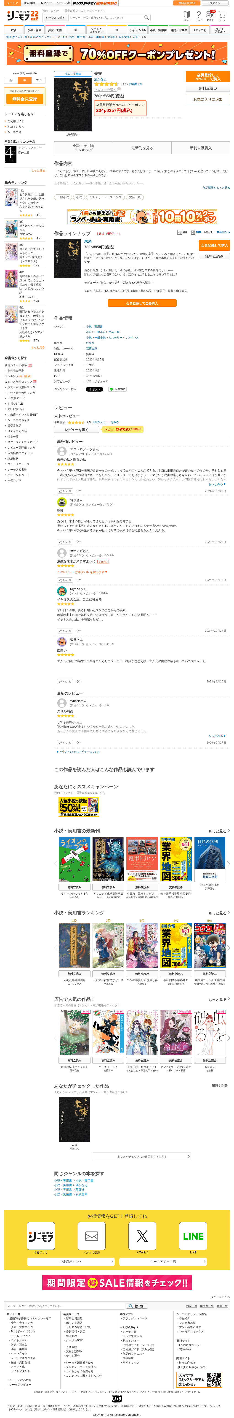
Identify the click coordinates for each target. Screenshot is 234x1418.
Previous (57, 863)
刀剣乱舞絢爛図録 (74, 980)
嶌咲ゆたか (26, 332)
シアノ (39, 332)
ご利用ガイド (16, 121)
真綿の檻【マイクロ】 (74, 1067)
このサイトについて (150, 1392)
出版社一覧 (207, 1306)
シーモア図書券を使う (79, 1362)
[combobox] (109, 17)
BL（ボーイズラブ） (23, 1331)
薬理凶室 (115, 897)
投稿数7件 (131, 84)
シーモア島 (63, 3)
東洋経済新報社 (176, 897)
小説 (79, 197)
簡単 (199, 232)
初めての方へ (16, 126)
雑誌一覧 (191, 1306)
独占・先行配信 (20, 1362)
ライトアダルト (220, 30)
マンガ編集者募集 (190, 1327)
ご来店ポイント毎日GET (23, 414)
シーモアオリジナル (23, 1358)
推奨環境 (128, 1358)
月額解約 (71, 1347)
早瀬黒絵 (108, 983)
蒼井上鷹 (23, 152)
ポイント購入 (74, 1322)
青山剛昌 (198, 983)
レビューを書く (105, 89)
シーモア (12, 3)
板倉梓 (209, 1070)
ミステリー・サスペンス (105, 197)
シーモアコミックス (96, 30)
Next (227, 864)
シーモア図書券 (17, 469)
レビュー (46, 3)
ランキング (18, 376)
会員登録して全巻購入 (142, 303)
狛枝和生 (210, 983)
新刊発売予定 (16, 370)
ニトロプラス (74, 983)
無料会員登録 (186, 3)
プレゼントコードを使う (81, 1367)
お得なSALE (15, 403)
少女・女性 (55, 30)
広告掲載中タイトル (20, 453)
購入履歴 (71, 1336)
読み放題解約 (74, 1351)
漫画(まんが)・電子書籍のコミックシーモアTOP (36, 37)
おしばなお (132, 1070)
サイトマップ (131, 1362)
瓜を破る (209, 1067)
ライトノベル (137, 30)
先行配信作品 (16, 409)
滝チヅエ (24, 257)
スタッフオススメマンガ (23, 442)
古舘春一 (108, 1070)
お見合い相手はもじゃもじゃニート (31, 251)
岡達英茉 (145, 1070)
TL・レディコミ (21, 1336)
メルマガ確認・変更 (78, 1327)
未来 (135, 37)
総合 (14, 30)
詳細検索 (13, 458)
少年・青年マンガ (22, 1322)
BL (75, 30)
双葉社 (111, 37)
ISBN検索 (168, 1392)
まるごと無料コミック (18, 381)
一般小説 (63, 197)
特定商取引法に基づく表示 (124, 1392)
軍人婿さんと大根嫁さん (31, 228)
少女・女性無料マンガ (21, 387)
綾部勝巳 (153, 897)
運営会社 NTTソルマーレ (187, 1392)
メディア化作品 (17, 431)
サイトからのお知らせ (79, 1371)
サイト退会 (73, 1355)
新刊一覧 (222, 1306)
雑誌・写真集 (179, 30)
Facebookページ (189, 1345)
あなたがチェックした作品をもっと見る (142, 1156)
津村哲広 (142, 897)
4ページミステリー (30, 147)
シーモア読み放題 (20, 1380)
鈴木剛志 (131, 897)
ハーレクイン (19, 1353)
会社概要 (38, 1392)
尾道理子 (142, 983)
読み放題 (29, 3)
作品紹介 (184, 1318)
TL (117, 30)
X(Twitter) (185, 1349)
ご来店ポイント (71, 1262)
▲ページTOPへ (220, 1297)
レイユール (103, 897)
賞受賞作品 (14, 425)
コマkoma (25, 234)
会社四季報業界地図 (176, 980)
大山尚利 (74, 897)
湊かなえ (100, 79)
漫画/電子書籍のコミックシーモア (30, 1318)
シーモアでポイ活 (18, 420)
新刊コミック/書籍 (16, 365)
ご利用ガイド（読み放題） (139, 1349)
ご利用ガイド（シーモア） (139, 1345)
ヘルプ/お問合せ (133, 1336)
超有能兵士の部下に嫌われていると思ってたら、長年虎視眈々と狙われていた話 (31, 284)
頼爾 (183, 1070)
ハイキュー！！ (108, 1067)
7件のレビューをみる (106, 422)
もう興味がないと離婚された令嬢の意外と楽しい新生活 (31, 198)
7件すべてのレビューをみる (79, 752)
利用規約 (49, 1392)
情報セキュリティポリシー (95, 1392)
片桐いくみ (172, 1070)
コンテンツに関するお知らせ (84, 1375)
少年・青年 (34, 30)
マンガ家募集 (187, 1322)
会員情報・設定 (75, 1331)
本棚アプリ (14, 480)
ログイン (214, 3)
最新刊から (223, 232)
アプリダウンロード (135, 1318)
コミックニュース (18, 464)
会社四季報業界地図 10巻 (176, 893)
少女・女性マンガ (22, 1327)
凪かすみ (24, 336)
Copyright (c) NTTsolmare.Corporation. (117, 1414)
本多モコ (24, 296)
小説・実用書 (158, 30)
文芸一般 (135, 197)
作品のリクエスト (134, 1353)
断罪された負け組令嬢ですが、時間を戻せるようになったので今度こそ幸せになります (31, 320)
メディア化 (199, 30)
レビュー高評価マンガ (21, 447)
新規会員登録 (74, 1318)
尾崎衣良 (74, 1070)
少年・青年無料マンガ (21, 392)
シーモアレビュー (20, 1384)
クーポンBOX (74, 1340)
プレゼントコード (18, 475)
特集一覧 (13, 436)
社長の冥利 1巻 (209, 885)
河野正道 (209, 888)
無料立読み (74, 887)
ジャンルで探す (55, 17)
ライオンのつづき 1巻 (74, 893)
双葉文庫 (124, 37)
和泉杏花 (24, 206)
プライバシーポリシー (67, 1392)
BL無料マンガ (16, 398)
